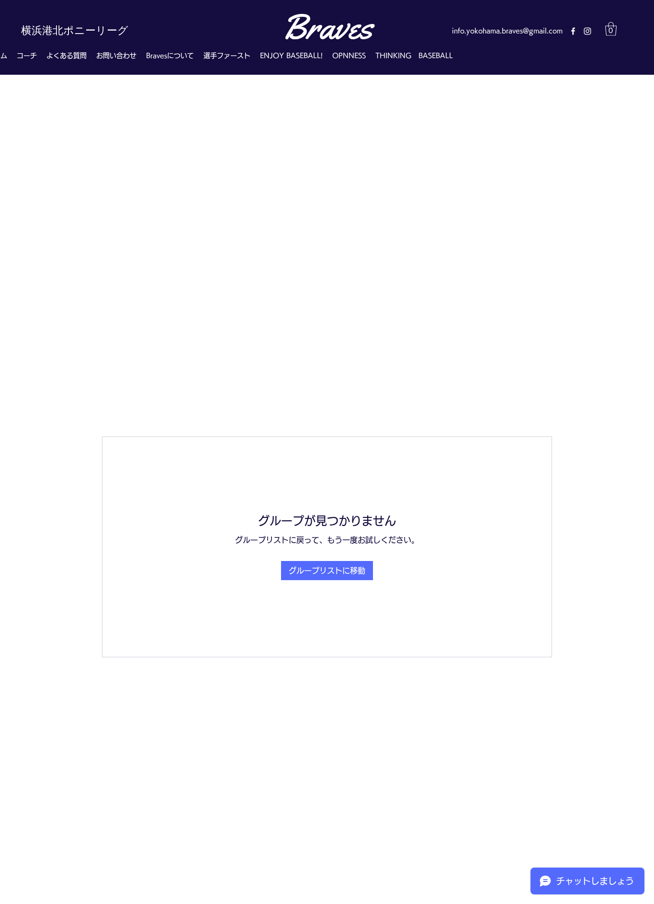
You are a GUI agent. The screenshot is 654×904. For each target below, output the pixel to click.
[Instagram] (587, 31)
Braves (327, 27)
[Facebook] (573, 31)
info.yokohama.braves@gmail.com (507, 30)
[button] (611, 29)
